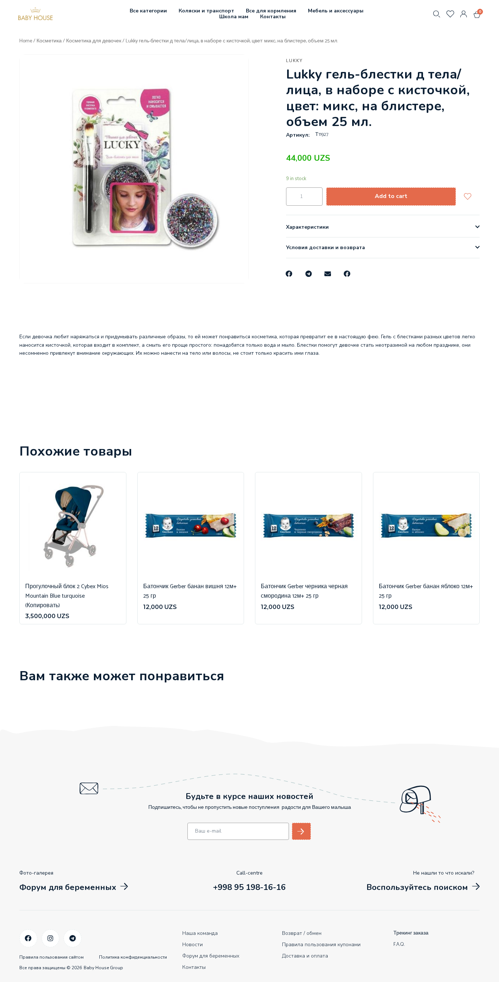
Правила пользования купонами (321, 944)
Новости (192, 944)
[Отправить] (301, 831)
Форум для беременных (210, 955)
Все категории (148, 11)
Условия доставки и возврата (325, 247)
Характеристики (307, 227)
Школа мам (233, 16)
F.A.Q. (399, 944)
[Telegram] (72, 938)
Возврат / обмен (301, 933)
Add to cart (391, 196)
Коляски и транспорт (206, 11)
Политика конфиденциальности (133, 957)
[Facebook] (28, 938)
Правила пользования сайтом (51, 957)
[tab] (383, 227)
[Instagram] (51, 938)
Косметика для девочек (93, 41)
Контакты (273, 16)
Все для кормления (271, 11)
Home (25, 41)
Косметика (49, 41)
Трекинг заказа (410, 933)
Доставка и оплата (305, 955)
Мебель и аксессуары (335, 11)
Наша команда (200, 933)
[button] (289, 274)
